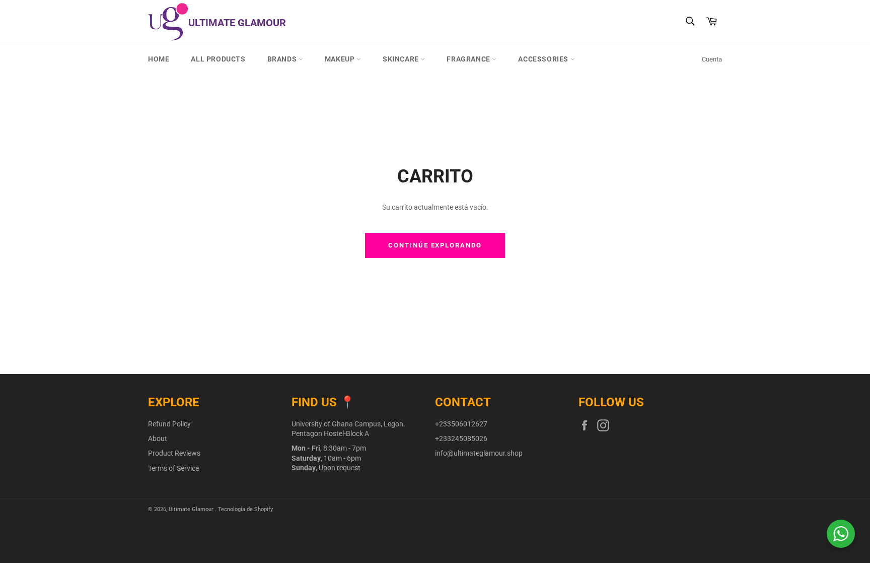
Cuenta (712, 59)
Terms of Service (173, 468)
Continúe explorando (435, 245)
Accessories (544, 59)
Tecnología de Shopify (245, 509)
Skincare (401, 59)
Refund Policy (169, 424)
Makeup (340, 59)
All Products (218, 59)
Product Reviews (174, 453)
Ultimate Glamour (192, 509)
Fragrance (469, 59)
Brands (283, 59)
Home (158, 59)
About (157, 438)
